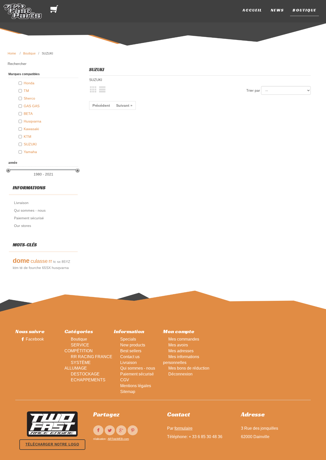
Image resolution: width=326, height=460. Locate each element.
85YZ (66, 262)
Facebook (35, 339)
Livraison (128, 362)
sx (59, 262)
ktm (16, 268)
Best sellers (130, 351)
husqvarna (60, 268)
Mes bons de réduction (188, 368)
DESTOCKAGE (85, 374)
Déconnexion (180, 374)
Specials (128, 339)
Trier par (253, 90)
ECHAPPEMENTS (88, 380)
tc (54, 262)
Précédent (101, 105)
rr (50, 261)
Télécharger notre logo (52, 444)
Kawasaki (31, 129)
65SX (46, 268)
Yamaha (30, 152)
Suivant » (124, 105)
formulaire (183, 428)
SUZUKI (30, 144)
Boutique (29, 53)
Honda (29, 83)
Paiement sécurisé (137, 374)
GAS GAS (31, 106)
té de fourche (30, 268)
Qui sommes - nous (137, 368)
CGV (124, 380)
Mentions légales (135, 386)
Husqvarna (32, 121)
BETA (28, 114)
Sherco (29, 98)
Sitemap (127, 391)
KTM (27, 136)
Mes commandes (183, 339)
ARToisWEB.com (118, 438)
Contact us (130, 357)
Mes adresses (181, 351)
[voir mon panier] (55, 9)
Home (12, 53)
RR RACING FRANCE (91, 357)
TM (26, 91)
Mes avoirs (178, 345)
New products (132, 345)
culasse (39, 261)
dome (21, 260)
